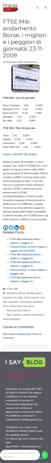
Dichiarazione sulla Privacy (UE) (23, 374)
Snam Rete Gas (18, 306)
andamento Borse (16, 293)
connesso (21, 334)
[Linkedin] (16, 227)
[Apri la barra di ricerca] (38, 7)
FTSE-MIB (12, 289)
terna (31, 306)
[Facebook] (5, 227)
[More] (22, 227)
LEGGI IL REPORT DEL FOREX (20, 154)
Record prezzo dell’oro (19, 310)
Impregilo (13, 302)
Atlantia (30, 293)
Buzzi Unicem (31, 297)
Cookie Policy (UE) (16, 379)
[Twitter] (11, 227)
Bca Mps (18, 297)
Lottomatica (25, 302)
